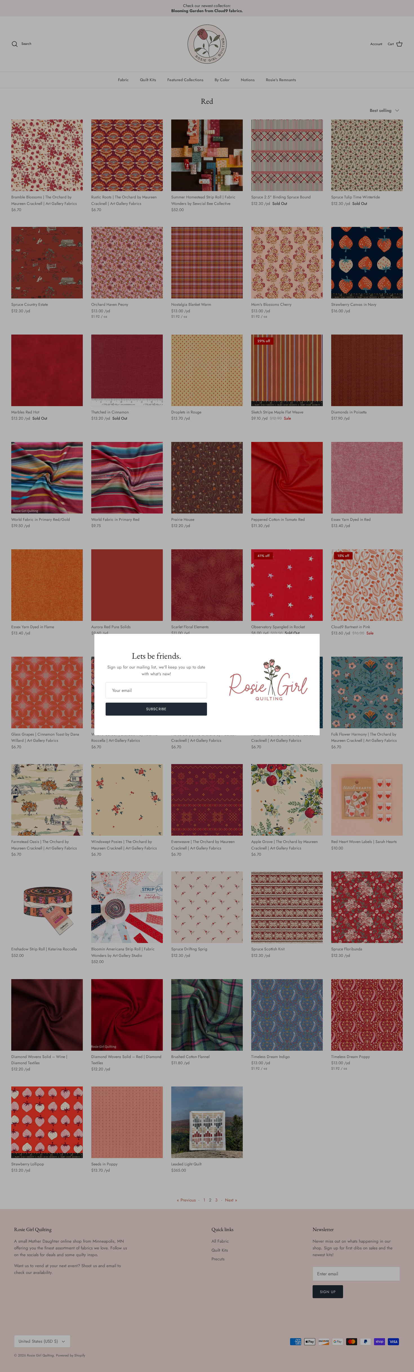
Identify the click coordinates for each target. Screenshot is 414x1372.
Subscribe (156, 709)
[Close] (312, 641)
